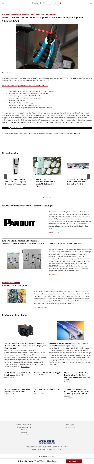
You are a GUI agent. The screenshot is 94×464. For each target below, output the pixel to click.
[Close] (92, 460)
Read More (52, 274)
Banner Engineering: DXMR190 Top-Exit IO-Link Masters (17, 390)
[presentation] (16, 166)
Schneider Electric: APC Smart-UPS (47, 390)
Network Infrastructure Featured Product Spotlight (27, 205)
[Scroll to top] (90, 458)
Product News (35, 14)
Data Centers (6, 14)
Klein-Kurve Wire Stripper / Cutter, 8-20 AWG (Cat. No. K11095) (25, 86)
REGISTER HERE (54, 232)
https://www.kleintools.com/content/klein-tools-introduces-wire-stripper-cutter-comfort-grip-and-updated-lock (41, 133)
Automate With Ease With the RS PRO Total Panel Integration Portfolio (77, 181)
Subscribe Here (70, 427)
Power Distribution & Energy (20, 14)
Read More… (25, 367)
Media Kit (24, 432)
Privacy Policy (24, 435)
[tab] (43, 197)
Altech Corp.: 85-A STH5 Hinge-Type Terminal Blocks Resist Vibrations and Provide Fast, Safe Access (77, 376)
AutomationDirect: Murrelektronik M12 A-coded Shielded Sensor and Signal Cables (68, 344)
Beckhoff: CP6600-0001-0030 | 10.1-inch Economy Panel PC (18, 374)
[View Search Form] (2, 3)
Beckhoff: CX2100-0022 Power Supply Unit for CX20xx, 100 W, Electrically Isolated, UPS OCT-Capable (76, 392)
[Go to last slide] (5, 176)
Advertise (24, 430)
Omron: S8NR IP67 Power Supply (47, 373)
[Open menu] (91, 3)
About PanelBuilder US (24, 427)
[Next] (88, 176)
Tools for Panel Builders (48, 14)
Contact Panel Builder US (23, 424)
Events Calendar (70, 424)
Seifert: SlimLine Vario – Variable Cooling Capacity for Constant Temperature (15, 181)
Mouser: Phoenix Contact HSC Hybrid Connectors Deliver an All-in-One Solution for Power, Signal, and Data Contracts (25, 345)
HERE (44, 307)
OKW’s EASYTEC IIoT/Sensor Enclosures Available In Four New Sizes (45, 182)
